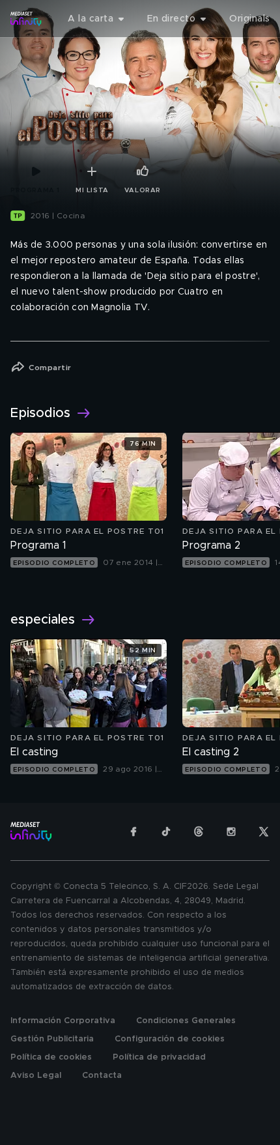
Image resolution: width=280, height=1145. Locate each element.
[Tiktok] (166, 831)
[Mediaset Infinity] (26, 19)
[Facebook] (133, 831)
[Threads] (198, 831)
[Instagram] (231, 831)
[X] (264, 831)
